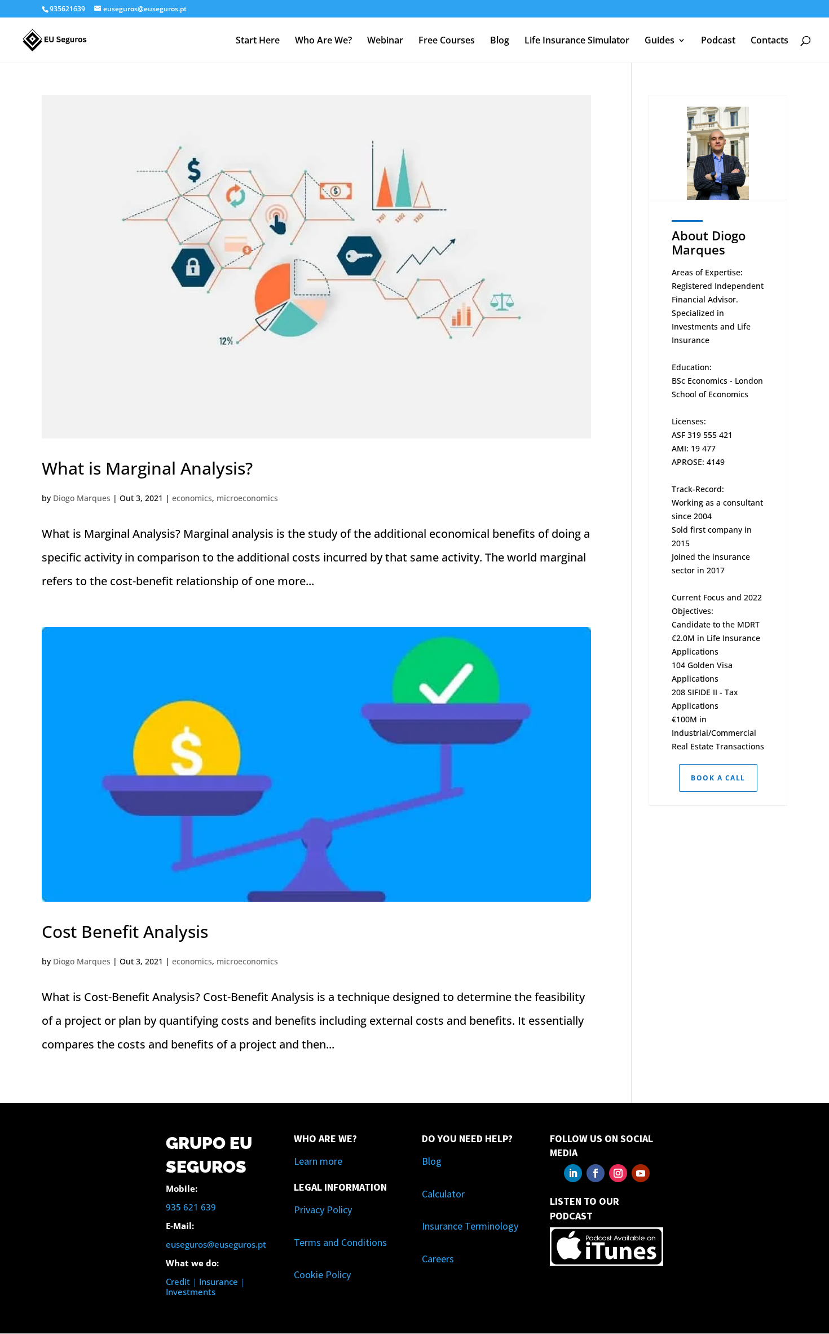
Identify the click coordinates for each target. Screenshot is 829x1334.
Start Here (258, 41)
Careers (438, 1258)
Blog (499, 41)
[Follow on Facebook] (596, 1173)
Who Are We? (323, 41)
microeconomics (247, 498)
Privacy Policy (323, 1209)
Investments (190, 1291)
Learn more (318, 1161)
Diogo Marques (82, 498)
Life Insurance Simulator (576, 41)
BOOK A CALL (718, 778)
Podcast (718, 41)
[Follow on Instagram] (618, 1173)
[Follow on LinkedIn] (573, 1173)
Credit (178, 1281)
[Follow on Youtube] (641, 1173)
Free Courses (446, 41)
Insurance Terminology (470, 1225)
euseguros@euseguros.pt (216, 1244)
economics (192, 498)
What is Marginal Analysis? (147, 468)
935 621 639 (191, 1207)
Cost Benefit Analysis (125, 931)
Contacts (769, 41)
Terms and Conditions (340, 1242)
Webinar (385, 41)
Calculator (443, 1193)
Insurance (218, 1281)
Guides (659, 41)
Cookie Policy (322, 1274)
